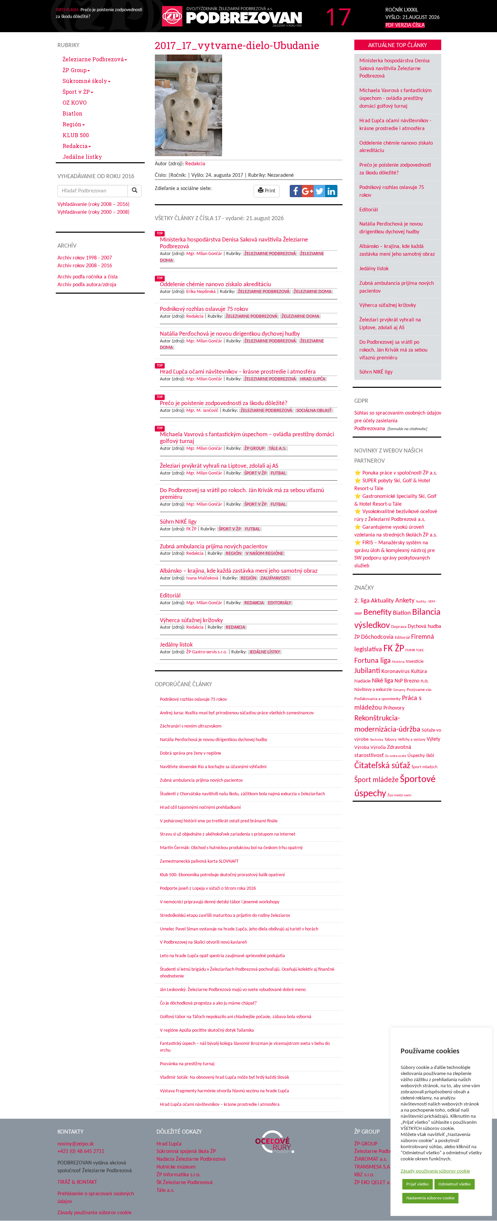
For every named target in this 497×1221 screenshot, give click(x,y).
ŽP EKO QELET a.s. (374, 1182)
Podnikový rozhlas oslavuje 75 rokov (193, 699)
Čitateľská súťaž (382, 766)
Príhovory (393, 708)
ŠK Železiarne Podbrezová (185, 1182)
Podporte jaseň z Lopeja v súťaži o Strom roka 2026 (208, 888)
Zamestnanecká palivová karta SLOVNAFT (199, 861)
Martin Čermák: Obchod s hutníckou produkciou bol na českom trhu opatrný (231, 848)
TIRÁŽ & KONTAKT (77, 1182)
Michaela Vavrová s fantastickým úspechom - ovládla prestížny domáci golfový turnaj (395, 98)
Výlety (433, 739)
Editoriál (368, 210)
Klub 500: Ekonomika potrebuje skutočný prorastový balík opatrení (222, 875)
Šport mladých (424, 767)
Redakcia (75, 145)
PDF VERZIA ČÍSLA (405, 25)
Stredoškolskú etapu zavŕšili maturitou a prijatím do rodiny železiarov (225, 915)
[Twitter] (319, 191)
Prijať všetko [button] (417, 1184)
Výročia (378, 747)
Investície (415, 661)
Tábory (390, 740)
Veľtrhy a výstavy (411, 740)
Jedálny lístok (373, 269)
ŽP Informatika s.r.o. (178, 1175)
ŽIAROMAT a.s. (370, 1159)
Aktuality (382, 600)
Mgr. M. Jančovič (202, 410)
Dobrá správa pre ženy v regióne (190, 753)
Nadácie (362, 681)
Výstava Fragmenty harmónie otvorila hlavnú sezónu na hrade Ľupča (224, 1091)
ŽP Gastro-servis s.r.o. (206, 652)
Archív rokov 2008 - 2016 (84, 266)
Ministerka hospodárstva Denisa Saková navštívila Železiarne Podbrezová (394, 68)
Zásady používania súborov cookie (435, 1171)
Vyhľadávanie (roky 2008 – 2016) (93, 204)
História (398, 662)
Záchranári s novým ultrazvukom (190, 726)
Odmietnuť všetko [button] (455, 1184)
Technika (376, 740)
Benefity (377, 612)
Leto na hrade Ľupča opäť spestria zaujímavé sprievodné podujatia (222, 956)
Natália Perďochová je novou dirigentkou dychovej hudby (213, 740)
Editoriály (279, 603)
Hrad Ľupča (312, 379)
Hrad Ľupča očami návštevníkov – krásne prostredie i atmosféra (220, 1104)
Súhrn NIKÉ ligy (376, 372)
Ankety (405, 600)
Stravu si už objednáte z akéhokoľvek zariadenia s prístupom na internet (227, 834)
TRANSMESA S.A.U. (375, 1167)
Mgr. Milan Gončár (204, 254)
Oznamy (399, 690)
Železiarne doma (312, 292)
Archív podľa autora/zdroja (86, 285)
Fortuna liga (372, 661)
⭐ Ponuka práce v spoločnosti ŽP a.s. (395, 473)
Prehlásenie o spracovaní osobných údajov (95, 1197)
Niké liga (382, 681)
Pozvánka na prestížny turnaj (187, 1064)
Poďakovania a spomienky (377, 699)
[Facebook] (296, 191)
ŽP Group (75, 69)
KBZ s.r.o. (364, 1175)
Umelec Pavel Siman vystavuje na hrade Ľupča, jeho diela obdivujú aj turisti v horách (239, 929)
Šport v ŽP (76, 91)
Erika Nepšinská (201, 292)
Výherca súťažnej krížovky (387, 305)
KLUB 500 (76, 135)
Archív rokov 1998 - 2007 (84, 258)
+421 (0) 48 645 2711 (80, 1151)
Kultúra (419, 671)
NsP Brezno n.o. (412, 681)
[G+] (308, 191)
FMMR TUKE (414, 650)
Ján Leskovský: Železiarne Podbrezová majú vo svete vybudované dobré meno (233, 990)
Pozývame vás (419, 690)
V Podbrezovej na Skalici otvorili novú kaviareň (203, 942)
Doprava (398, 627)
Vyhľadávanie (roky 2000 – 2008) (93, 212)
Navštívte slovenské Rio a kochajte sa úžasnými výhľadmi (213, 767)
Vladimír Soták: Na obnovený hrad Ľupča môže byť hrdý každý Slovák (224, 1077)
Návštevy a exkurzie (373, 690)
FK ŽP (191, 529)
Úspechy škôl (420, 755)
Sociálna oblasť (314, 410)
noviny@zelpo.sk (75, 1144)
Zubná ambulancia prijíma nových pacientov (201, 780)
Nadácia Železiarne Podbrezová (191, 1159)
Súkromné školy (85, 80)
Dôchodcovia (377, 637)
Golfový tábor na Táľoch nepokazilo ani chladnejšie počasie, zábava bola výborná (235, 1017)
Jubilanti (367, 671)
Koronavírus (395, 671)
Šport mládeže (376, 780)
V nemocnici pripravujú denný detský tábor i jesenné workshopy (219, 902)
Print (269, 191)
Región (72, 124)
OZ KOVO (75, 102)
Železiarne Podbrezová (93, 59)
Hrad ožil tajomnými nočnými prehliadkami (200, 807)
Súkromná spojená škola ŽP (186, 1151)
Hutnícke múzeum (176, 1167)
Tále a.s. (277, 448)
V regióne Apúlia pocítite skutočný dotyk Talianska (207, 1030)
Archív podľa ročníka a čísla (87, 277)
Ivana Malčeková (202, 578)
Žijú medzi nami (399, 795)
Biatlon (72, 113)
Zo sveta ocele (395, 756)
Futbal (278, 473)
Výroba (361, 747)
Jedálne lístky (82, 156)
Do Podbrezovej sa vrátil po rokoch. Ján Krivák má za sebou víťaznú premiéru (393, 350)
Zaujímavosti (275, 578)
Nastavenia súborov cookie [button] (430, 1198)
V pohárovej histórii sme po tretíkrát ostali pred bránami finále (219, 821)
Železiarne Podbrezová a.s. (383, 1151)
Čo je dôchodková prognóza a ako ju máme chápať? (208, 1003)
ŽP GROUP (365, 1144)
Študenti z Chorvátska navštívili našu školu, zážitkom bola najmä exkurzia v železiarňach (242, 794)
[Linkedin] (331, 191)
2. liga (362, 601)
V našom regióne (264, 553)
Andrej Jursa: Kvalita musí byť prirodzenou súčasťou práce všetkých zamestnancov (237, 713)
